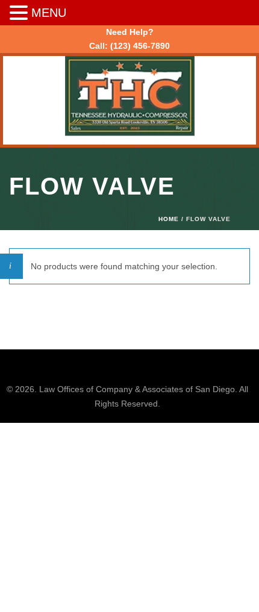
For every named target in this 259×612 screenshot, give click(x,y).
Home (168, 219)
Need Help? (130, 32)
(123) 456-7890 (140, 46)
